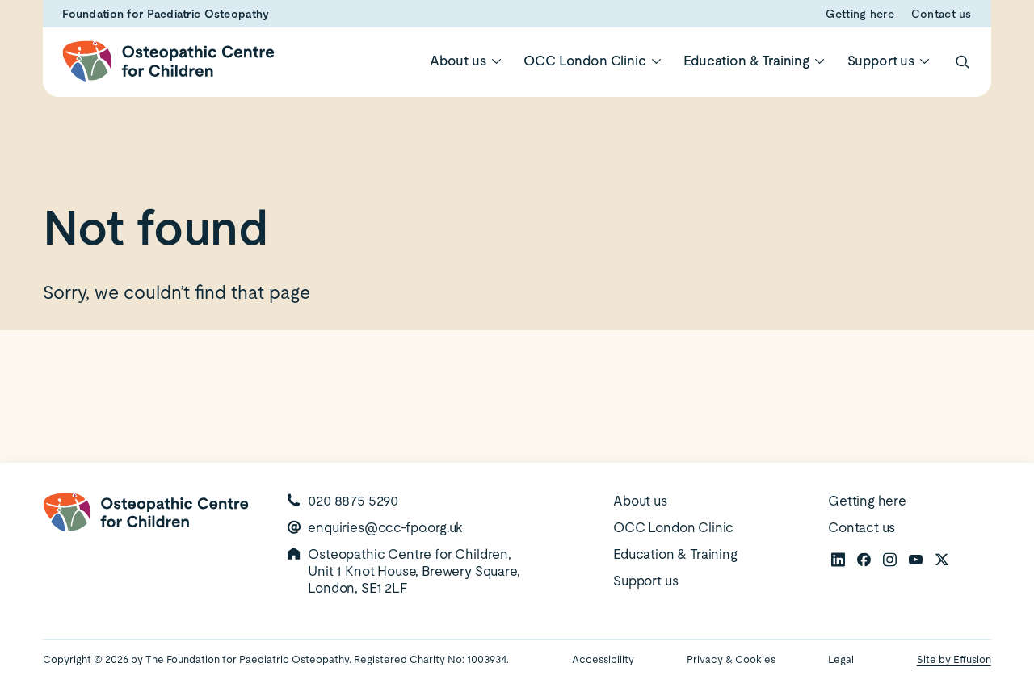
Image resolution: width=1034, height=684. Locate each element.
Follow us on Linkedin (837, 559)
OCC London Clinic (584, 60)
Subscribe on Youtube (915, 559)
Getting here (859, 13)
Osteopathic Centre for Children (168, 61)
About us (458, 60)
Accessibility (603, 659)
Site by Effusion (954, 659)
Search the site (962, 61)
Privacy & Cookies (731, 659)
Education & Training (746, 60)
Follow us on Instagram (889, 559)
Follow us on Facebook (863, 559)
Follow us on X (941, 559)
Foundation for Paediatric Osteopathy (165, 13)
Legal (841, 659)
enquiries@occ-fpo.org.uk (385, 527)
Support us (880, 60)
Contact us (941, 13)
